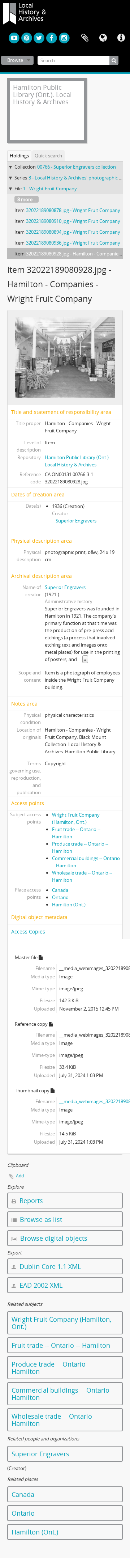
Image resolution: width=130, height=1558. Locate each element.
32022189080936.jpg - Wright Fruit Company (73, 243)
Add (20, 1176)
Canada (60, 890)
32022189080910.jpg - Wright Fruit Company (73, 221)
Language (103, 38)
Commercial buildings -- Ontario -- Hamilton (64, 1394)
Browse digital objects (52, 1238)
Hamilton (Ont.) (69, 904)
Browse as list (40, 1219)
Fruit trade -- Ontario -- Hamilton (61, 1345)
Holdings (19, 155)
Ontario (60, 897)
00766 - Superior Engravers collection (76, 167)
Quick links (121, 38)
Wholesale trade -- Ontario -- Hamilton (55, 1420)
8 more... (26, 199)
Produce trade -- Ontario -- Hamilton (52, 1368)
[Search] (113, 60)
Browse (15, 60)
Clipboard (85, 38)
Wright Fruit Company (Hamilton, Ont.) (61, 1323)
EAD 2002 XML (40, 1285)
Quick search (48, 155)
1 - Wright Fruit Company (50, 188)
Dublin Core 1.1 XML (49, 1266)
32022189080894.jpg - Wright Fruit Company (73, 232)
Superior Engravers (76, 520)
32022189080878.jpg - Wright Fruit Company (73, 210)
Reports (30, 1200)
